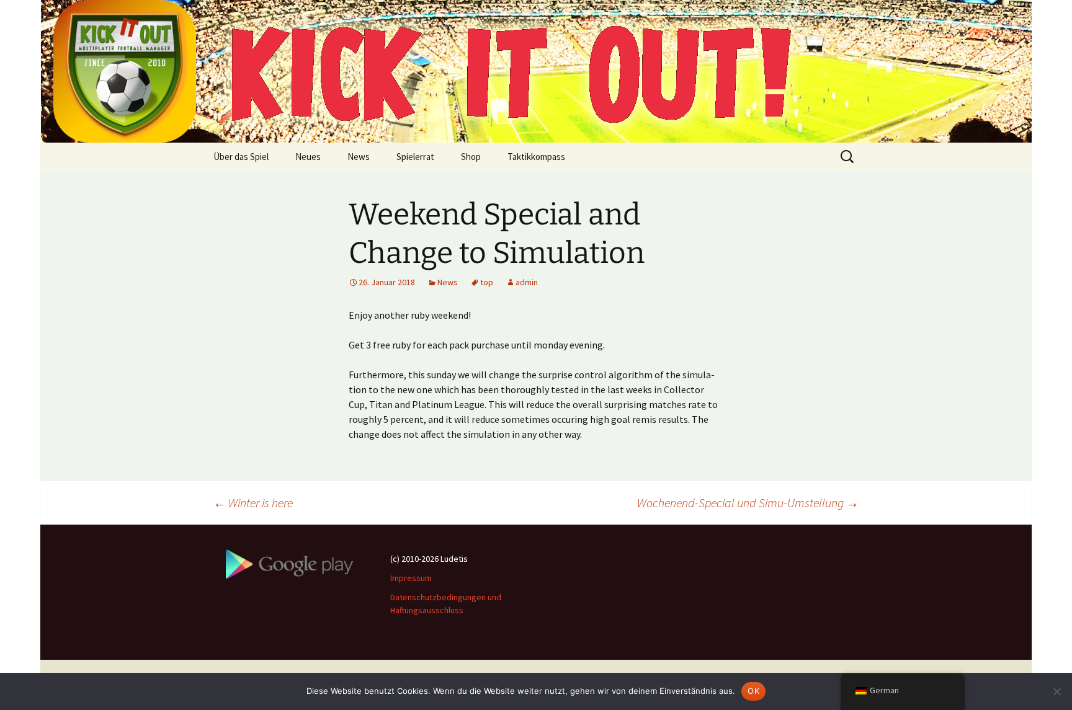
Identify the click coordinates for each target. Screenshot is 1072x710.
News (358, 156)
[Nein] (1056, 691)
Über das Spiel (241, 156)
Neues (308, 156)
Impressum (411, 578)
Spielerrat (415, 156)
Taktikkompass (536, 156)
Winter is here (253, 502)
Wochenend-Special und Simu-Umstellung (748, 502)
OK (753, 691)
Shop (471, 156)
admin (527, 282)
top (486, 282)
